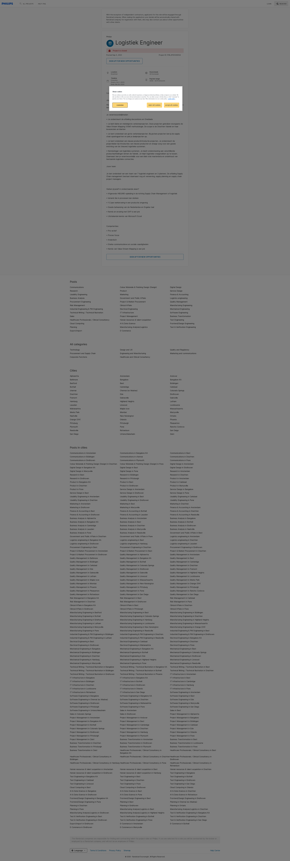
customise (120, 105)
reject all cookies (154, 105)
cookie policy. (171, 98)
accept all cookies (171, 105)
